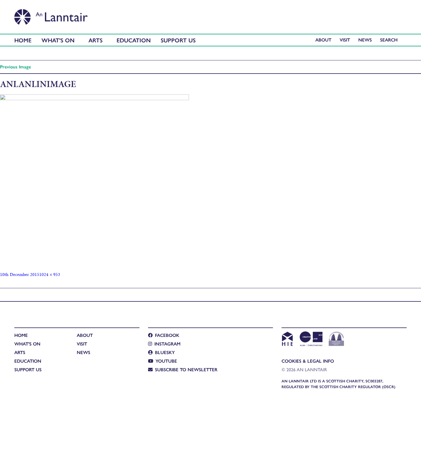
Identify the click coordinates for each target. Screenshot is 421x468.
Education (134, 40)
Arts (95, 40)
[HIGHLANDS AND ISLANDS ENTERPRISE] (287, 339)
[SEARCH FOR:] (390, 39)
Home (23, 40)
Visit (345, 39)
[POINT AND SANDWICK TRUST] (336, 339)
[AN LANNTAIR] (51, 15)
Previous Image (15, 66)
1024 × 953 (49, 274)
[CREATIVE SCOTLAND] (310, 339)
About (323, 39)
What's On (58, 40)
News (365, 39)
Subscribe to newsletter (186, 369)
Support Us (178, 40)
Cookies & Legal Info (308, 361)
